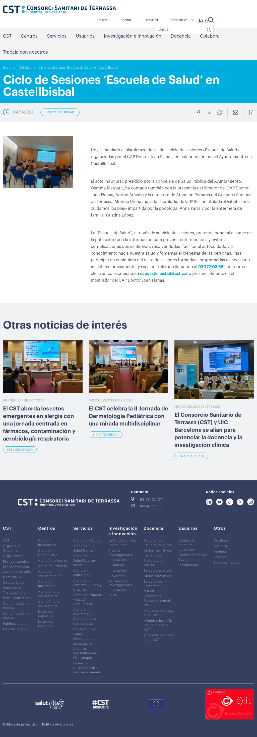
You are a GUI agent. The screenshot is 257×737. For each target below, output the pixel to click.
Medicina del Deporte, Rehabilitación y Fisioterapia (86, 651)
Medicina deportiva (45, 614)
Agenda (126, 20)
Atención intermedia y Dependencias (84, 614)
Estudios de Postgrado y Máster (153, 561)
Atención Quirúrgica (81, 573)
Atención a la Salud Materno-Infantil (85, 561)
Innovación (117, 570)
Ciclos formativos (158, 550)
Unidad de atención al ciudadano (188, 545)
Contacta (221, 557)
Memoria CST (13, 577)
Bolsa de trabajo (226, 562)
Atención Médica (86, 540)
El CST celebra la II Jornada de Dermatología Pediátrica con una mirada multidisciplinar (128, 416)
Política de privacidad (20, 724)
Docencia (181, 36)
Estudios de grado (158, 545)
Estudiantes (153, 540)
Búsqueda (116, 565)
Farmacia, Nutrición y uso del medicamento (87, 668)
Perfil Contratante (17, 598)
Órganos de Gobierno (12, 548)
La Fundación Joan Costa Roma (123, 543)
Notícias (102, 20)
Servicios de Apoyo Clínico (84, 626)
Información (188, 565)
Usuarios (85, 36)
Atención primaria (52, 560)
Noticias (25, 67)
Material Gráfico (16, 629)
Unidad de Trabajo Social (193, 557)
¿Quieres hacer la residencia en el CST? (158, 625)
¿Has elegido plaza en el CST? (159, 613)
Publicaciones (14, 623)
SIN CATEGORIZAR (60, 112)
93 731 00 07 (151, 499)
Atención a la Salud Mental (48, 594)
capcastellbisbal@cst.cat (164, 274)
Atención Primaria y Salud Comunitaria (87, 600)
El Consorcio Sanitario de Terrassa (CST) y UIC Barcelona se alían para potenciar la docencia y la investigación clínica (208, 430)
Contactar (151, 20)
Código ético (13, 582)
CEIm (112, 595)
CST (7, 36)
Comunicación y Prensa (16, 606)
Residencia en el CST (157, 603)
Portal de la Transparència (14, 590)
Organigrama (13, 556)
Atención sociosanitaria (49, 574)
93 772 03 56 (210, 267)
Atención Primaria (52, 566)
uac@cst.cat (150, 505)
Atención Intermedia (46, 584)
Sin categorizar (20, 449)
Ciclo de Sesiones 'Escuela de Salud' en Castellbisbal (78, 67)
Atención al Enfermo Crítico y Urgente (87, 585)
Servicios (57, 36)
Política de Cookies (57, 724)
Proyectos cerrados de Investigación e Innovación (120, 583)
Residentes (152, 596)
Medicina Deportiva (45, 624)
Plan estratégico (16, 561)
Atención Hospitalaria (47, 553)
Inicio (7, 67)
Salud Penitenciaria (83, 636)
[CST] (59, 10)
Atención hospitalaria (47, 543)
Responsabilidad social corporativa (17, 569)
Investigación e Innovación (132, 36)
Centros (29, 36)
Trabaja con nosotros (25, 52)
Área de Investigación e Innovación (120, 555)
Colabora (210, 36)
